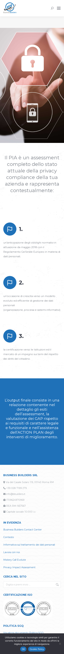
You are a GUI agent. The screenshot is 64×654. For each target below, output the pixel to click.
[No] (60, 643)
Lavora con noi (11, 552)
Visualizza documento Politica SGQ (23, 632)
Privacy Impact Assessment (19, 567)
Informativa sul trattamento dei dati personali (29, 544)
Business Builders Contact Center (22, 529)
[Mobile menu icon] (59, 8)
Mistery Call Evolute (14, 559)
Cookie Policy (37, 649)
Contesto (8, 537)
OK (23, 649)
